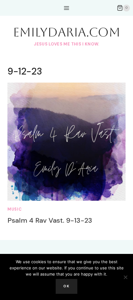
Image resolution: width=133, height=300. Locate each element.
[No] (125, 277)
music (14, 209)
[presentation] (66, 142)
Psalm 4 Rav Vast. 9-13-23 (49, 220)
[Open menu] (66, 8)
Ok (66, 286)
